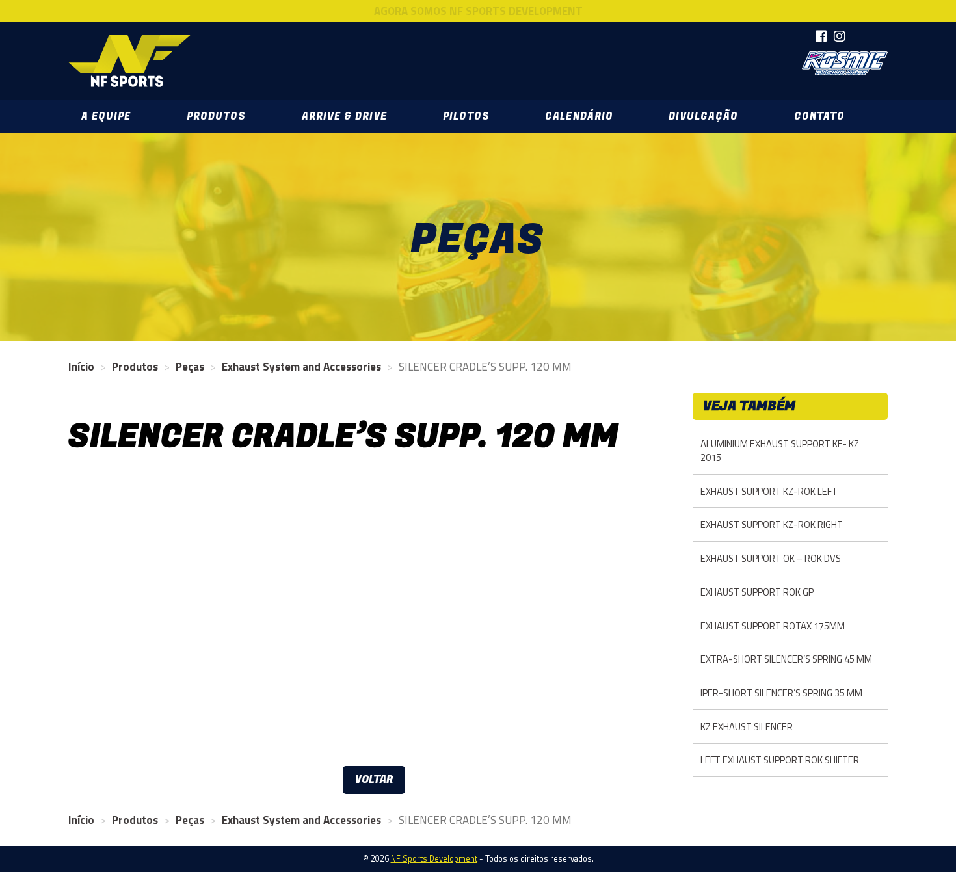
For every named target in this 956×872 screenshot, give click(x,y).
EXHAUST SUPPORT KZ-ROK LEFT (769, 491)
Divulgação (703, 116)
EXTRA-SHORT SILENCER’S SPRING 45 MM (786, 659)
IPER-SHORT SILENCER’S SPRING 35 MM (781, 692)
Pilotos (466, 116)
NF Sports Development (129, 61)
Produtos (216, 116)
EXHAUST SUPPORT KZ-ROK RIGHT (771, 524)
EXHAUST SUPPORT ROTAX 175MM (772, 625)
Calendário (579, 116)
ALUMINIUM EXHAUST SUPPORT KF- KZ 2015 (779, 450)
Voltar (373, 779)
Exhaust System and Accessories (301, 366)
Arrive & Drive (344, 116)
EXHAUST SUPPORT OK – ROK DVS (770, 558)
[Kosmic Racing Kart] (845, 63)
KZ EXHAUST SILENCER (746, 726)
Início (81, 366)
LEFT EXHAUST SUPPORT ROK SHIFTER (779, 759)
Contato (819, 116)
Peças (190, 366)
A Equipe (106, 116)
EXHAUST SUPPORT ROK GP (757, 592)
